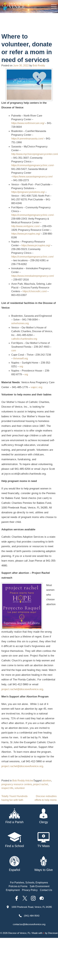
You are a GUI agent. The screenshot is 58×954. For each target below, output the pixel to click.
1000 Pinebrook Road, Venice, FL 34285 (31, 907)
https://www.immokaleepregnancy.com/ (32, 276)
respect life (7, 788)
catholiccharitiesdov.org (24, 338)
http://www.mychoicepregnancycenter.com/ (34, 154)
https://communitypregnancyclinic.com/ (32, 256)
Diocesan (53, 933)
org (21, 366)
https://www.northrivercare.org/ (27, 123)
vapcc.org (36, 387)
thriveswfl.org (20, 358)
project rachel (40, 784)
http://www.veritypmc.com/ (25, 226)
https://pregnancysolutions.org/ (28, 192)
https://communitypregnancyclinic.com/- (32, 165)
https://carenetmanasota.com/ (27, 138)
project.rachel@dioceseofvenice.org (22, 689)
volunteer (20, 788)
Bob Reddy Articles (22, 780)
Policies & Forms (18, 886)
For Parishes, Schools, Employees (29, 882)
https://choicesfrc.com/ (35, 291)
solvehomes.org (20, 323)
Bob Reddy (39, 65)
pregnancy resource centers (16, 784)
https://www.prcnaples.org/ (25, 233)
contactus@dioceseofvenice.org (29, 924)
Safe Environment (39, 886)
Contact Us (46, 890)
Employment (13, 890)
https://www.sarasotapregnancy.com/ (33, 176)
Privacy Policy (30, 890)
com (13, 350)
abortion (46, 780)
